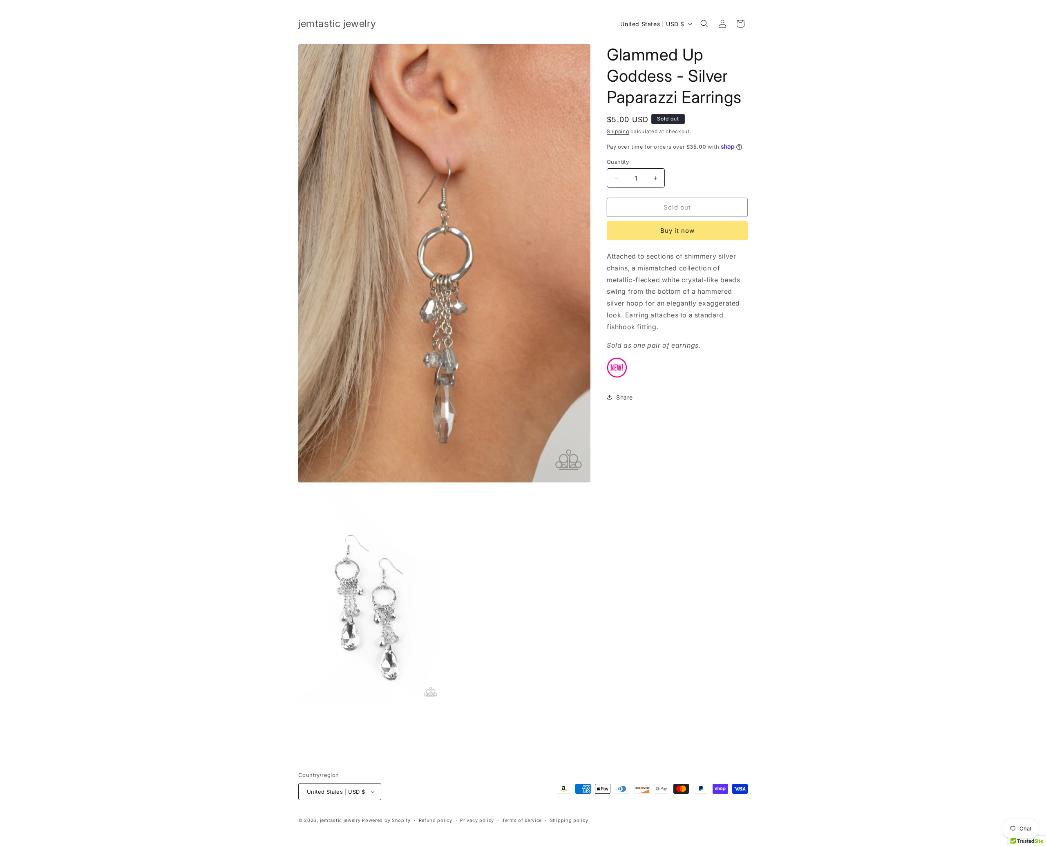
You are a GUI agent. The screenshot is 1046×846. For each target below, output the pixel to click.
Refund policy (435, 820)
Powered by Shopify (386, 820)
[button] (704, 24)
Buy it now (677, 230)
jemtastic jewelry (340, 820)
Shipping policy (569, 820)
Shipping (618, 131)
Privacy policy (477, 820)
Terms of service (522, 820)
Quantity (618, 161)
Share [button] (624, 397)
